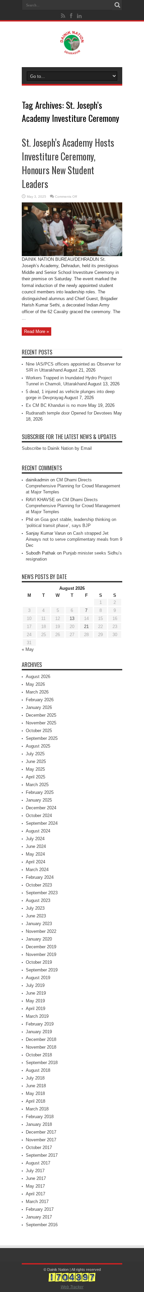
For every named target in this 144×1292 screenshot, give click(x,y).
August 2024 (38, 830)
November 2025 (41, 722)
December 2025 (41, 715)
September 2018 (42, 1062)
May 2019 (35, 1000)
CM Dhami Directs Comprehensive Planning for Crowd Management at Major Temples (73, 485)
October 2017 (39, 1147)
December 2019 (41, 946)
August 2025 (38, 746)
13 (72, 618)
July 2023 (35, 908)
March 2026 (37, 692)
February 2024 (40, 877)
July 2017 (35, 1170)
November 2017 (41, 1139)
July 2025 (35, 753)
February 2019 (40, 1023)
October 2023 (39, 885)
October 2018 (39, 1054)
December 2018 (41, 1039)
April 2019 (35, 1008)
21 (86, 626)
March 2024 (37, 869)
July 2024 (35, 838)
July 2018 (35, 1078)
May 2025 (35, 769)
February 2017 (40, 1209)
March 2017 (37, 1201)
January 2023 (39, 923)
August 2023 (38, 900)
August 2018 (38, 1070)
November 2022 (41, 931)
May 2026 (35, 684)
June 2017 (36, 1178)
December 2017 (41, 1132)
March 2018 (37, 1108)
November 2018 (41, 1047)
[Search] (117, 5)
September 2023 (42, 892)
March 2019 (37, 1016)
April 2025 (35, 776)
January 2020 (39, 939)
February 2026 (40, 699)
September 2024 (42, 823)
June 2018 (36, 1085)
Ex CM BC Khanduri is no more (56, 405)
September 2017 (42, 1155)
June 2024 (36, 846)
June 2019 (36, 993)
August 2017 (38, 1162)
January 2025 (39, 800)
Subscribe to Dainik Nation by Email (57, 448)
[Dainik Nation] (72, 49)
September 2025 (42, 738)
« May (28, 649)
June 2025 (36, 761)
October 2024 (39, 815)
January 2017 (39, 1216)
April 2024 (35, 861)
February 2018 (40, 1116)
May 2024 (35, 854)
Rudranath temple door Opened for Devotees (69, 413)
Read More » (36, 331)
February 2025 (40, 792)
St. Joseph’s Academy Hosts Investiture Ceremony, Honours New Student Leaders (68, 163)
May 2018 (35, 1093)
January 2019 (39, 1031)
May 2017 (35, 1186)
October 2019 (39, 962)
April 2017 (35, 1193)
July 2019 (35, 985)
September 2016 (42, 1224)
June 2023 (36, 915)
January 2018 (39, 1124)
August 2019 (38, 977)
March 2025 (37, 784)
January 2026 (39, 707)
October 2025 (39, 730)
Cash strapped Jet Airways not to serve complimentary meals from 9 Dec (74, 539)
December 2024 (41, 807)
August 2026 (38, 676)
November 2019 (41, 954)
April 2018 (35, 1101)
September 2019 (42, 969)
